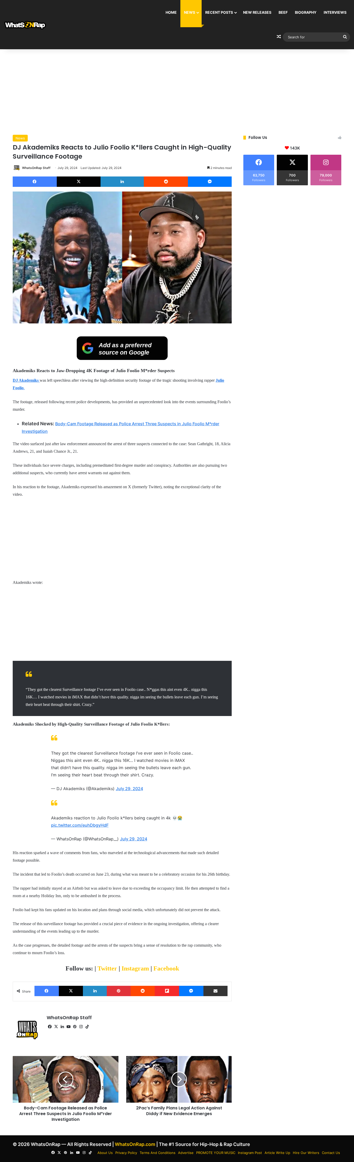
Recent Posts (219, 12)
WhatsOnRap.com (135, 1144)
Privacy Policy (126, 1153)
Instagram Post (250, 1153)
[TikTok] (87, 1027)
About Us (105, 1153)
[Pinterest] (119, 991)
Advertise (186, 1153)
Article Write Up (277, 1153)
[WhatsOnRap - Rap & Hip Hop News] (25, 25)
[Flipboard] (167, 991)
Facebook (166, 968)
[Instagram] (81, 1027)
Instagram (136, 968)
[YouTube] (68, 1027)
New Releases (257, 12)
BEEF (283, 12)
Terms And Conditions (157, 1153)
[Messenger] (210, 181)
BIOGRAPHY (305, 12)
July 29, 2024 (129, 788)
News (189, 12)
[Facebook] (34, 181)
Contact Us (331, 1153)
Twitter (108, 968)
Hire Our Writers (306, 1153)
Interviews (335, 12)
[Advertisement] (177, 90)
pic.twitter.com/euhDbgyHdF (80, 825)
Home (171, 12)
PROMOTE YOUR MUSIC (215, 1153)
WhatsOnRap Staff (36, 168)
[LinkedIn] (122, 181)
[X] (79, 181)
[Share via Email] (215, 991)
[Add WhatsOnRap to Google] (122, 358)
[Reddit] (166, 181)
